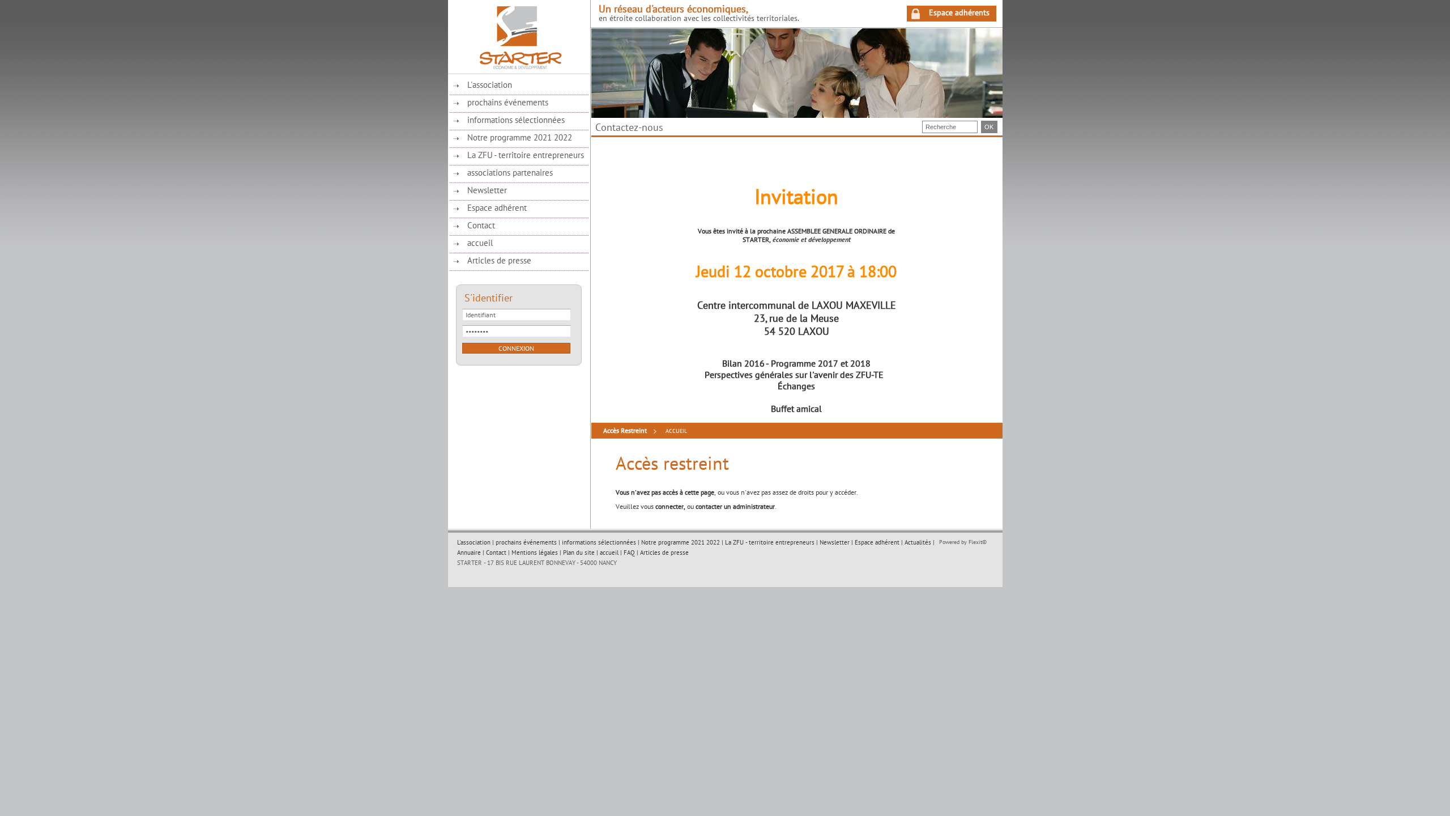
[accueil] (520, 70)
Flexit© (978, 542)
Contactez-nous (629, 127)
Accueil (676, 431)
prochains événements (507, 102)
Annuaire (469, 552)
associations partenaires (510, 172)
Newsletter (487, 190)
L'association (489, 84)
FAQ (629, 552)
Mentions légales (534, 552)
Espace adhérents (959, 12)
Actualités (918, 542)
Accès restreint (625, 430)
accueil (480, 242)
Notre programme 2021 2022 (519, 137)
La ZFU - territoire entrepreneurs (525, 155)
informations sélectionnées (516, 119)
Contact (481, 225)
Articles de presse (499, 260)
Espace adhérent (497, 207)
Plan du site (579, 552)
